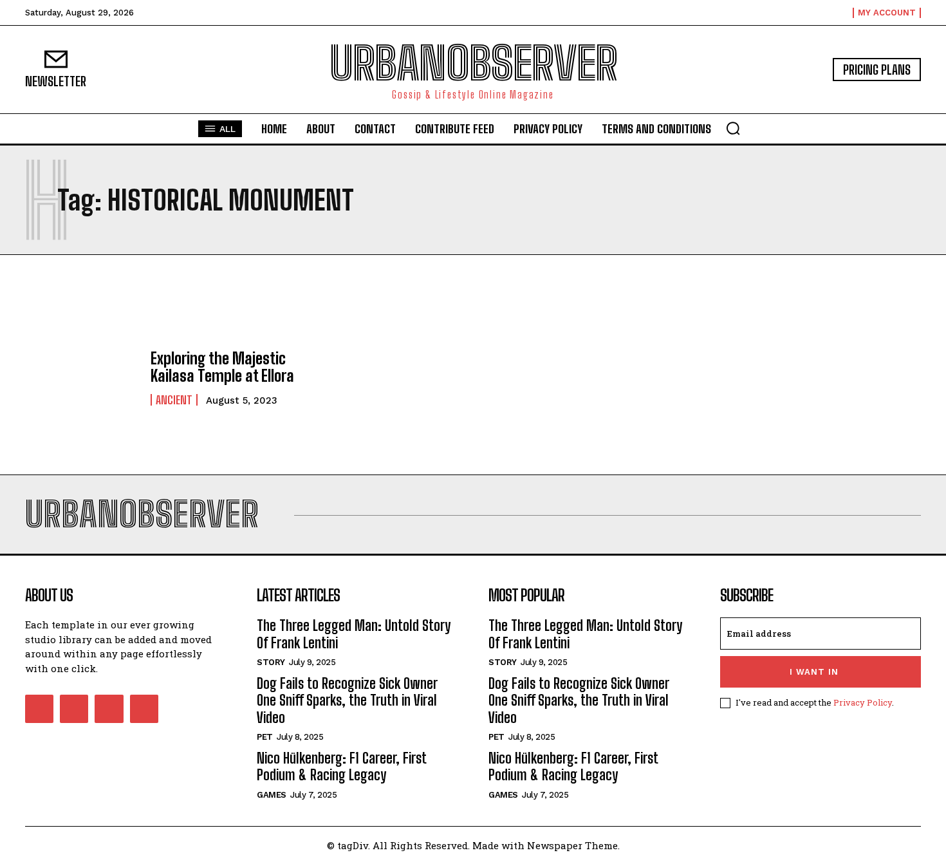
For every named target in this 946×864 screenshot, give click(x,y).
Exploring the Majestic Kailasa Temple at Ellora (222, 366)
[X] (109, 709)
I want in (814, 672)
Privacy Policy (862, 702)
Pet (265, 737)
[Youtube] (144, 709)
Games (271, 795)
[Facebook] (39, 709)
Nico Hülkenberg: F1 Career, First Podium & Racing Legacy (342, 766)
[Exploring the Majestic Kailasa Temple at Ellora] (81, 378)
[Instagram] (74, 709)
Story (271, 662)
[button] (733, 128)
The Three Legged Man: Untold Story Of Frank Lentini (353, 634)
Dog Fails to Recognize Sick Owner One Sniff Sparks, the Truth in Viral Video (347, 700)
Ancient (174, 400)
